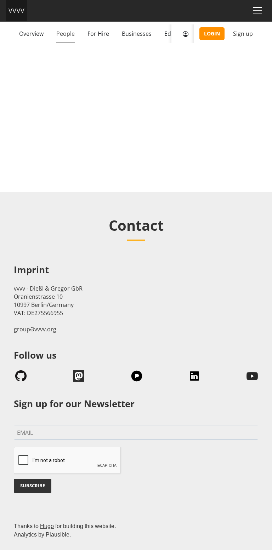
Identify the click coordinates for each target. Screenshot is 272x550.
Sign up (243, 34)
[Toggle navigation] (257, 10)
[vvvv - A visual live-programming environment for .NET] (16, 10)
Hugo (47, 526)
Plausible (57, 535)
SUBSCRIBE (32, 485)
